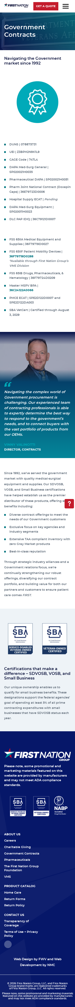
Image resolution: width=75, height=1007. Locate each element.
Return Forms (14, 899)
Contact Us (14, 915)
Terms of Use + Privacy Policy (21, 934)
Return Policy (14, 905)
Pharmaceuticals (17, 859)
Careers (10, 840)
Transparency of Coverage (16, 923)
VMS (7, 876)
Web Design (23, 959)
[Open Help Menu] (69, 503)
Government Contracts (21, 853)
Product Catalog (19, 886)
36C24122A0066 (21, 290)
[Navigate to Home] (37, 754)
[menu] (65, 6)
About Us (12, 834)
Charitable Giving (17, 847)
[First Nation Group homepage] (16, 6)
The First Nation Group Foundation (21, 868)
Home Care (12, 892)
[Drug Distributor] (61, 805)
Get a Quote (46, 6)
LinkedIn (8, 944)
